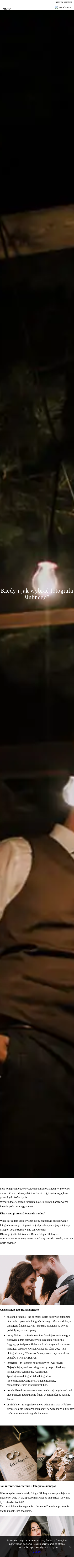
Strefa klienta (64, 2)
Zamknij (37, 1551)
